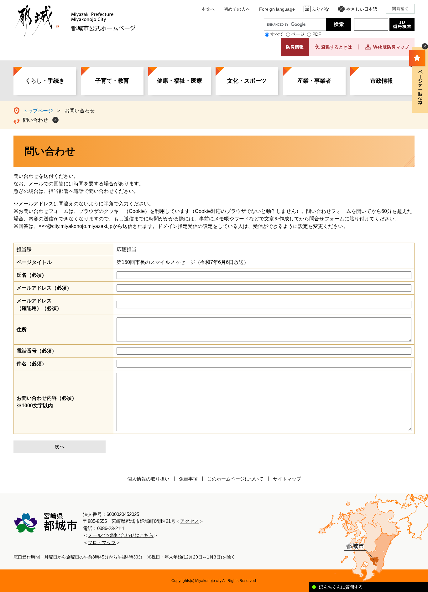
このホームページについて (235, 478)
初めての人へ (237, 9)
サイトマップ (287, 478)
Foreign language (277, 9)
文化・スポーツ (247, 81)
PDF (316, 34)
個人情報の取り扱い (148, 478)
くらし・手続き (45, 81)
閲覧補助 (400, 8)
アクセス (189, 521)
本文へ (208, 9)
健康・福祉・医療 (179, 81)
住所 (22, 329)
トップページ (38, 110)
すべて (277, 34)
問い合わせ (35, 120)
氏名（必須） (32, 275)
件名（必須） (32, 363)
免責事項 (188, 478)
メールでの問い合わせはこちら (121, 535)
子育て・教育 (112, 81)
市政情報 (381, 81)
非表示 (425, 46)
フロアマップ (102, 542)
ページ (298, 34)
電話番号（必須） (37, 350)
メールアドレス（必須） (44, 288)
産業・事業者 (314, 81)
